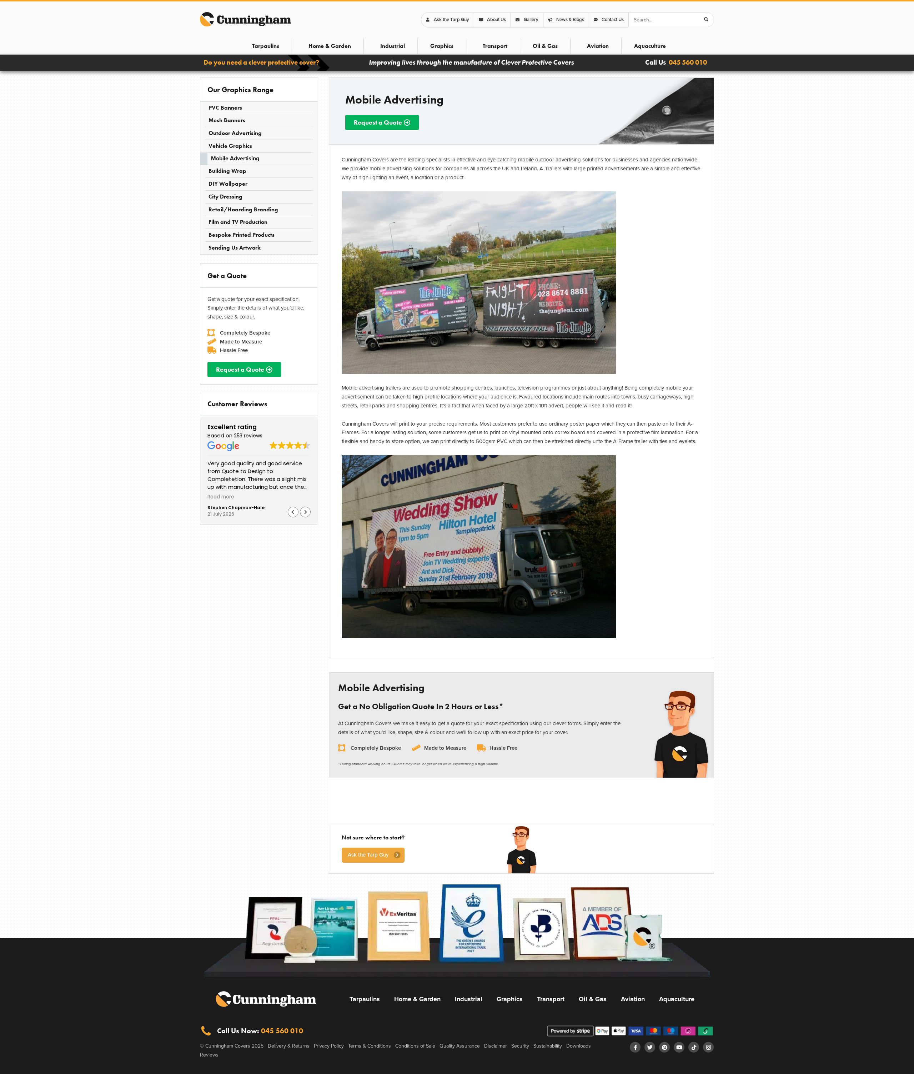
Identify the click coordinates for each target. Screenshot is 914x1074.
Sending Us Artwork (235, 247)
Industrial (392, 46)
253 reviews (248, 435)
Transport (495, 46)
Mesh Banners (227, 120)
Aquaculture (650, 46)
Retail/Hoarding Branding (243, 209)
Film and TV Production (238, 222)
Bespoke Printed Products (242, 235)
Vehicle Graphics (230, 146)
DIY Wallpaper (228, 183)
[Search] (706, 19)
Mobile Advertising (235, 158)
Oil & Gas (545, 46)
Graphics (441, 46)
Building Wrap (227, 171)
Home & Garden (329, 46)
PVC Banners (225, 107)
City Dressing (225, 196)
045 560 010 (688, 62)
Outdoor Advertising (235, 133)
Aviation (598, 46)
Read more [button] (220, 497)
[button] (305, 512)
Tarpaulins (265, 46)
